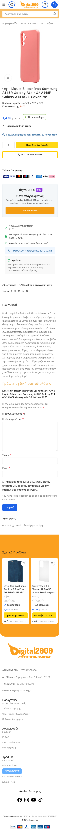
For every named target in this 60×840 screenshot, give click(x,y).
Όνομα (7, 455)
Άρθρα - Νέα (8, 781)
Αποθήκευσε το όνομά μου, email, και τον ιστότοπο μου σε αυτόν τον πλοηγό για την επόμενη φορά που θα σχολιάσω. (26, 485)
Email (6, 468)
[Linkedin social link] (23, 291)
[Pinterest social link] (19, 291)
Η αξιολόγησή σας (13, 419)
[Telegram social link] (27, 291)
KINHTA (25, 23)
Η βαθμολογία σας (13, 413)
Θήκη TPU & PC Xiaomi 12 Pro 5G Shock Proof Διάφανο (43, 589)
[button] (16, 615)
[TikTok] (40, 800)
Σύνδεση (6, 731)
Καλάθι (6, 737)
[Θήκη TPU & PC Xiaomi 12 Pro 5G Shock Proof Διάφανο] (44, 571)
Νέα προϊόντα (9, 765)
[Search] (54, 14)
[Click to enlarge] (8, 77)
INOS (22, 106)
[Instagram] (26, 800)
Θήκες (50, 23)
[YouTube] (33, 800)
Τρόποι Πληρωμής (11, 708)
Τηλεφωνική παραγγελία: (32, 250)
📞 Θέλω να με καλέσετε (30, 154)
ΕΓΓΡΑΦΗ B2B (30, 210)
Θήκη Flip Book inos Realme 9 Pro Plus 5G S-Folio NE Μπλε (15, 589)
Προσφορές (12, 771)
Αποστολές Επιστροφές (14, 703)
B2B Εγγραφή (9, 747)
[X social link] (15, 291)
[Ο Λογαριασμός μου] (45, 5)
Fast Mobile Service (12, 776)
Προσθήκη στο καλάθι (37, 145)
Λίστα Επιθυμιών (11, 742)
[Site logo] (29, 4)
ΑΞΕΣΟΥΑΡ (37, 23)
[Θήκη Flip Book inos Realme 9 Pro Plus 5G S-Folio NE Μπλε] (16, 571)
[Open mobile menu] (4, 5)
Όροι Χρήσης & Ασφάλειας (16, 713)
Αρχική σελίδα (10, 23)
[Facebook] (19, 800)
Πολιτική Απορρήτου (13, 719)
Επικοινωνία (8, 760)
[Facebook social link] (11, 291)
